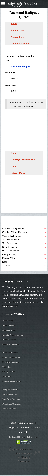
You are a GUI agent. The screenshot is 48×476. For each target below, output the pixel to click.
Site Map (21, 437)
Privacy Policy (18, 173)
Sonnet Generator (9, 330)
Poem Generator (9, 339)
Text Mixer (6, 367)
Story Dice (6, 376)
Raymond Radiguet (21, 66)
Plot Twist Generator (10, 362)
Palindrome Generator (11, 403)
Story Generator (9, 408)
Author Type (17, 36)
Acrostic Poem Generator (12, 335)
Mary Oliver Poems (10, 389)
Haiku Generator (9, 325)
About (14, 166)
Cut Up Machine (9, 371)
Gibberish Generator (10, 344)
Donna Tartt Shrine (10, 352)
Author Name (18, 30)
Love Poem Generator (11, 399)
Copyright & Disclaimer (23, 159)
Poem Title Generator (11, 357)
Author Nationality (20, 43)
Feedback (13, 437)
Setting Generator (9, 394)
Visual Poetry (7, 320)
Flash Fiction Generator (12, 381)
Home (14, 23)
